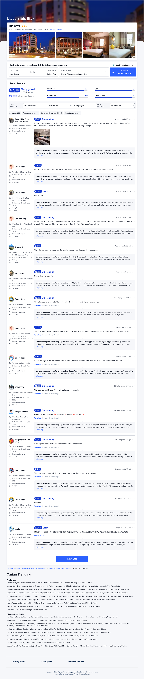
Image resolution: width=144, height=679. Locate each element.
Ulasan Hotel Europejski (119, 593)
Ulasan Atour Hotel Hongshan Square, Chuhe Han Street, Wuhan (30, 586)
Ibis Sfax (69, 569)
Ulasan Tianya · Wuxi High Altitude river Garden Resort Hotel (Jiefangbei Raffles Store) (38, 642)
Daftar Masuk (15, 70)
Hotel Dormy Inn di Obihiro (16, 617)
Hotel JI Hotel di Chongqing (38, 617)
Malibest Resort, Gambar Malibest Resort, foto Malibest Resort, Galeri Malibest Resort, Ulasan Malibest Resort (47, 620)
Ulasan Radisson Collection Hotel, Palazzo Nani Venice (113, 596)
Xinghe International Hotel (16, 599)
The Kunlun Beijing (94, 606)
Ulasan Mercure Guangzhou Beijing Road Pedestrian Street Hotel (30, 639)
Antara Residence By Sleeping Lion (19, 603)
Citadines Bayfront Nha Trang (75, 606)
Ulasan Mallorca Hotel (90, 586)
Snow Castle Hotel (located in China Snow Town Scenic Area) (92, 599)
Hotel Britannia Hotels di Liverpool (62, 617)
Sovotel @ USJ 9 (62, 599)
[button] (124, 4)
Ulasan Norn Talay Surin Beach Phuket (78, 583)
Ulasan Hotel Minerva (84, 596)
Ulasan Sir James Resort (65, 596)
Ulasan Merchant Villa (66, 593)
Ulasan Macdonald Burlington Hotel (20, 589)
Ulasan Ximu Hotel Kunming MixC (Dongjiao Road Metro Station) (103, 646)
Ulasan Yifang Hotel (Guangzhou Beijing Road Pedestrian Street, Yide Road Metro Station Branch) (42, 646)
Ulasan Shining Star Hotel (75, 589)
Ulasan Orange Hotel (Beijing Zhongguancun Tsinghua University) (31, 596)
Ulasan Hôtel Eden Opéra (53, 583)
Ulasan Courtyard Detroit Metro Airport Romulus (24, 583)
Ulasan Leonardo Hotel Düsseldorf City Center (92, 593)
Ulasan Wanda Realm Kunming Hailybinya (49, 589)
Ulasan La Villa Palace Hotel (110, 586)
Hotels (17, 569)
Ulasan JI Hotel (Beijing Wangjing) (68, 586)
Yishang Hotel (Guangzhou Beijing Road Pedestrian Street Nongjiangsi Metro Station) (65, 603)
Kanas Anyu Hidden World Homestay (40, 599)
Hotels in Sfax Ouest (56, 569)
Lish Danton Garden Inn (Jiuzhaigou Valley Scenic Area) (27, 610)
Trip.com (10, 569)
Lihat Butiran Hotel (55, 29)
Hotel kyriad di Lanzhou (85, 617)
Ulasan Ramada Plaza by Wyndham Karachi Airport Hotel (108, 589)
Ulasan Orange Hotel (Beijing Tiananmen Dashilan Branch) (77, 639)
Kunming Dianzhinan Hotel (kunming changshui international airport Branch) (34, 606)
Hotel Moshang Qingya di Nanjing (108, 617)
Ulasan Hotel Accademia (16, 593)
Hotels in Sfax (41, 569)
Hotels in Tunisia (28, 569)
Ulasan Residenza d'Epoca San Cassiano (41, 593)
